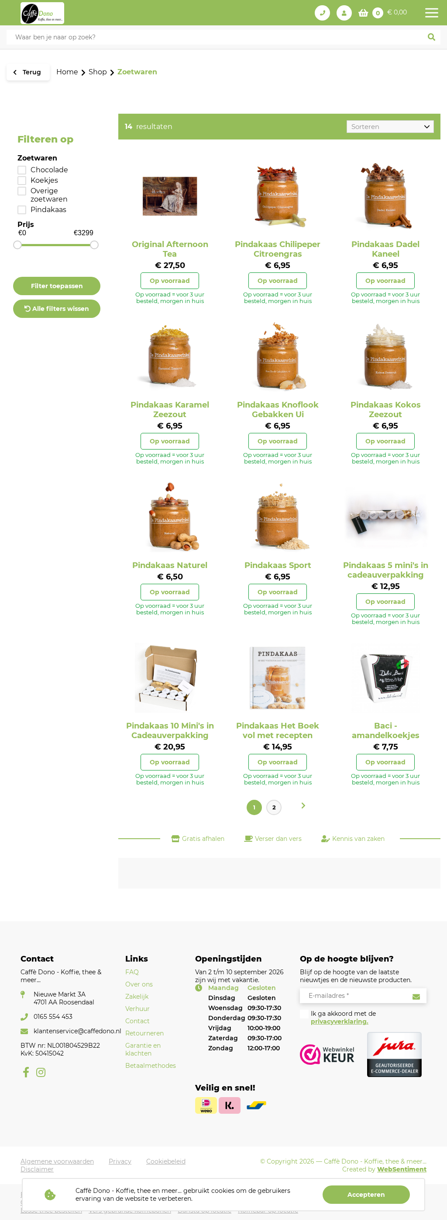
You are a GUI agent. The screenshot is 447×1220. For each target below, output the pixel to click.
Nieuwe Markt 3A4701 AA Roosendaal (64, 998)
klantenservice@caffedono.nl (77, 1031)
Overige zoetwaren (49, 195)
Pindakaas (48, 210)
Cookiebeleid (166, 1161)
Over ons (139, 984)
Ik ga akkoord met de (343, 1017)
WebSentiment (401, 1169)
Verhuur (137, 1009)
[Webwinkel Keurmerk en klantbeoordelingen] (327, 1054)
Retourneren (144, 1033)
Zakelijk (136, 996)
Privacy (120, 1161)
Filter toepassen (57, 286)
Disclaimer (37, 1169)
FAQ (132, 972)
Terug (31, 72)
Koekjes (44, 180)
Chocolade (49, 170)
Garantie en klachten (143, 1049)
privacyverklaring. (339, 1021)
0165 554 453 (53, 1017)
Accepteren (366, 1195)
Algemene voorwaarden (57, 1161)
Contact (137, 1021)
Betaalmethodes (150, 1066)
